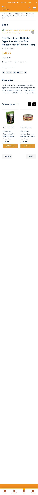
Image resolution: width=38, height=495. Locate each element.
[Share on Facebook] (3, 72)
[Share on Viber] (21, 72)
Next (30, 156)
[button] (32, 32)
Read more (29, 146)
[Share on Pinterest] (10, 72)
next (34, 104)
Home (3, 14)
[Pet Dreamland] (6, 8)
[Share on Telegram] (25, 72)
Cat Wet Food (19, 14)
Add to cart (11, 146)
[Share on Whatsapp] (18, 72)
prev (29, 104)
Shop (10, 14)
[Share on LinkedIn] (14, 72)
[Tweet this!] (7, 72)
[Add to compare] (15, 62)
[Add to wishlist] (3, 62)
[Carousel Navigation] (19, 105)
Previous (8, 156)
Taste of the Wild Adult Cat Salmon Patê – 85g (8, 136)
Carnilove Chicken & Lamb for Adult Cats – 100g (27, 136)
